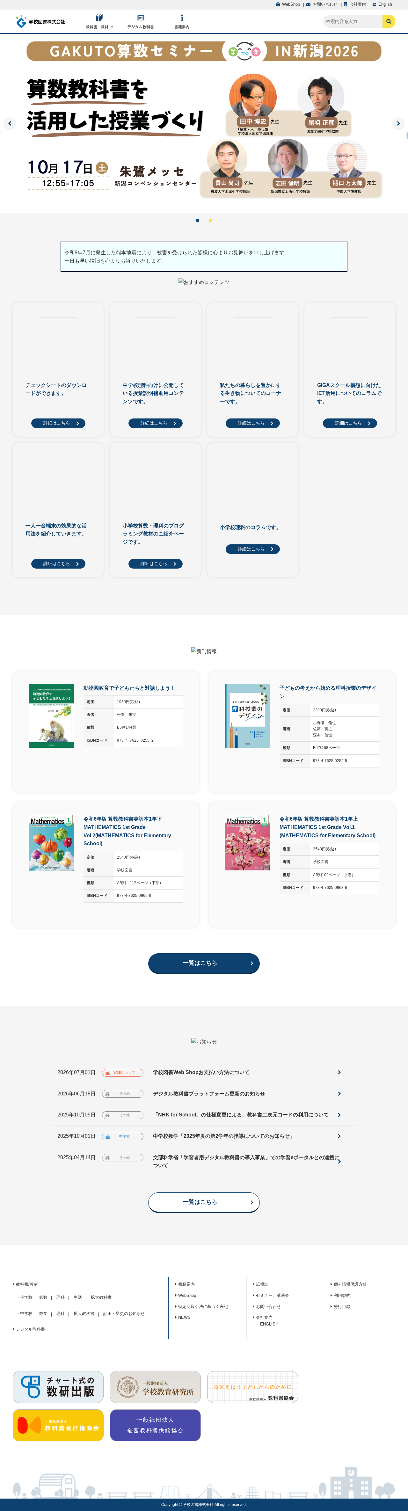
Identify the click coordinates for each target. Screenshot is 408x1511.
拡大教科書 (101, 1297)
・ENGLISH (267, 1324)
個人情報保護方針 (350, 1284)
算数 (43, 1297)
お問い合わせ (268, 1306)
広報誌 (262, 1284)
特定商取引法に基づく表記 (203, 1306)
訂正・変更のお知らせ (124, 1313)
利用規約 (342, 1295)
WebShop (187, 1295)
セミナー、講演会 (272, 1295)
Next (398, 123)
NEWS (184, 1317)
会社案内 (264, 1317)
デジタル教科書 (30, 1329)
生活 (78, 1297)
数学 (43, 1313)
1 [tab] (197, 221)
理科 (60, 1297)
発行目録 (342, 1306)
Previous (9, 123)
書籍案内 (186, 1284)
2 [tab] (210, 221)
